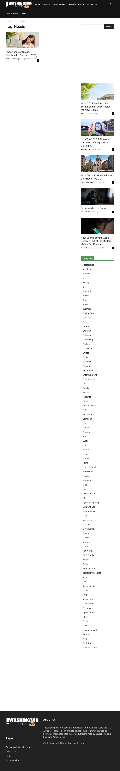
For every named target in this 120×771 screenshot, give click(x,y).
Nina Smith (85, 149)
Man (85, 515)
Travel (24, 13)
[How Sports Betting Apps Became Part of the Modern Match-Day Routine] (97, 226)
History (86, 454)
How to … (87, 476)
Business (46, 4)
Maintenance (89, 511)
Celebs (86, 326)
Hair (85, 445)
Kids (85, 484)
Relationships (89, 568)
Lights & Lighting (91, 502)
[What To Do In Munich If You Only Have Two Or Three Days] (97, 163)
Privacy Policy (12, 760)
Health (81, 4)
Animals (86, 273)
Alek (82, 113)
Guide (85, 440)
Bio (84, 286)
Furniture (87, 414)
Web (85, 638)
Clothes (86, 344)
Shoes (85, 577)
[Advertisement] (97, 57)
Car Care (87, 317)
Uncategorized (90, 630)
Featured (87, 396)
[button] (110, 4)
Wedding (87, 643)
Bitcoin (86, 295)
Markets (86, 524)
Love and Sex (89, 506)
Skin (85, 581)
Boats (85, 304)
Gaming (72, 4)
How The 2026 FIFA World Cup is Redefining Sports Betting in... (95, 142)
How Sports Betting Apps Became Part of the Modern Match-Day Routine (96, 241)
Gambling (87, 418)
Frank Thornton (87, 182)
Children (87, 330)
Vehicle (86, 634)
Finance (86, 401)
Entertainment (59, 4)
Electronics (88, 370)
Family (86, 388)
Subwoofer (88, 599)
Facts (85, 383)
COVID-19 (87, 348)
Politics (86, 564)
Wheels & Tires (90, 647)
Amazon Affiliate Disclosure (19, 747)
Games (86, 423)
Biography (87, 291)
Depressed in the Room (94, 208)
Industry (87, 480)
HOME (37, 4)
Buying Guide (89, 313)
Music (85, 546)
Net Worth (92, 4)
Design (86, 357)
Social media (89, 586)
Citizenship (88, 339)
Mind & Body (89, 528)
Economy (87, 361)
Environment (89, 379)
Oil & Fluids (88, 555)
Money (86, 533)
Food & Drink (89, 405)
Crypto (86, 352)
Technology (12, 13)
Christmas (87, 335)
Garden (86, 432)
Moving (86, 542)
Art (84, 278)
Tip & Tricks (88, 612)
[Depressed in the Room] (97, 196)
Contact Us (11, 751)
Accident (87, 269)
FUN (85, 410)
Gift (84, 436)
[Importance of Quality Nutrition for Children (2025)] (22, 40)
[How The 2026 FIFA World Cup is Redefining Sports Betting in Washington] (97, 127)
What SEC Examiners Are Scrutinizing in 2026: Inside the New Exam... (95, 106)
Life (84, 498)
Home (8, 21)
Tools (85, 621)
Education (87, 366)
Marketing (87, 520)
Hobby (86, 458)
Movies (86, 537)
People (86, 559)
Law (84, 489)
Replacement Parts (92, 572)
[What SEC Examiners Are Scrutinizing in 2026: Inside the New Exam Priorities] (97, 91)
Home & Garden (90, 467)
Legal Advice (89, 493)
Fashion (86, 392)
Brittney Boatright (13, 59)
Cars (85, 322)
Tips (85, 616)
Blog (85, 300)
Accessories (88, 264)
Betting (86, 282)
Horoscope (88, 471)
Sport (85, 590)
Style (85, 594)
